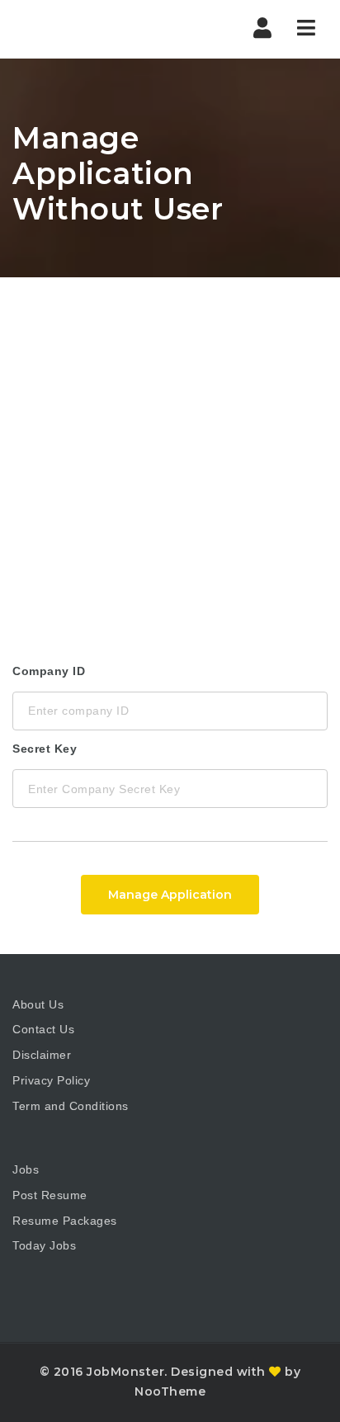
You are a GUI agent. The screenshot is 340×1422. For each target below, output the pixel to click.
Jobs (25, 1169)
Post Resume (49, 1195)
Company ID (48, 671)
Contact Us (43, 1029)
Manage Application (170, 894)
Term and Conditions (70, 1106)
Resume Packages (64, 1220)
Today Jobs (44, 1245)
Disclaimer (41, 1054)
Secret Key (44, 748)
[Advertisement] (170, 456)
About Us (38, 1004)
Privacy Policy (51, 1080)
